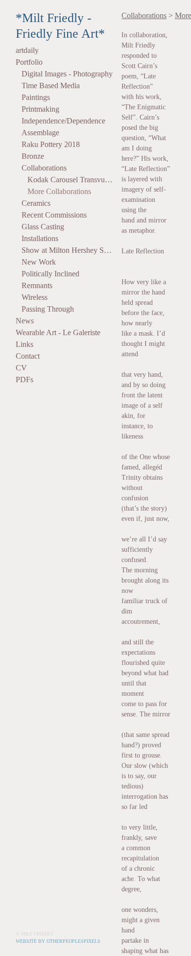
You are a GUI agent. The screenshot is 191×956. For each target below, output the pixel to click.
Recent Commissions (54, 215)
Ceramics (36, 203)
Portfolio (29, 62)
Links (24, 344)
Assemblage (40, 132)
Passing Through (48, 309)
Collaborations (44, 168)
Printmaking (40, 109)
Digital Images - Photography (67, 74)
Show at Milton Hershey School (68, 250)
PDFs (24, 379)
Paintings (36, 97)
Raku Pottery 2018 (51, 144)
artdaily (27, 50)
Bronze (33, 156)
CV (21, 368)
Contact (28, 356)
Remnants (37, 285)
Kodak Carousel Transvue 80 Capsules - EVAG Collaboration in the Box (70, 179)
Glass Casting (43, 226)
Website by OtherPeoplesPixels (58, 941)
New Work (39, 262)
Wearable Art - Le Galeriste (58, 332)
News (25, 321)
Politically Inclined (50, 274)
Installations (40, 238)
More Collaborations (59, 191)
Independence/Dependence (63, 121)
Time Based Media (51, 85)
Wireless (35, 297)
